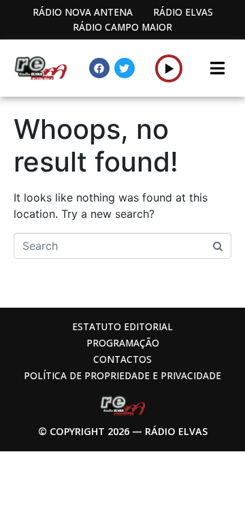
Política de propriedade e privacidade (122, 375)
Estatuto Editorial (122, 326)
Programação (122, 342)
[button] (169, 68)
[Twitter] (124, 68)
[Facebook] (99, 68)
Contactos (122, 359)
